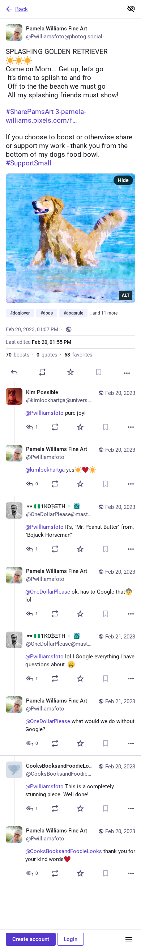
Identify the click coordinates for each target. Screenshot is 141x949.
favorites (78, 355)
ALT (125, 295)
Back (21, 9)
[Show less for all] (131, 8)
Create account (30, 939)
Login (70, 939)
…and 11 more (104, 313)
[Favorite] (70, 372)
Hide (123, 180)
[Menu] (128, 939)
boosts (17, 355)
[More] (127, 373)
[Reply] (14, 372)
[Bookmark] (98, 372)
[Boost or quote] (42, 372)
